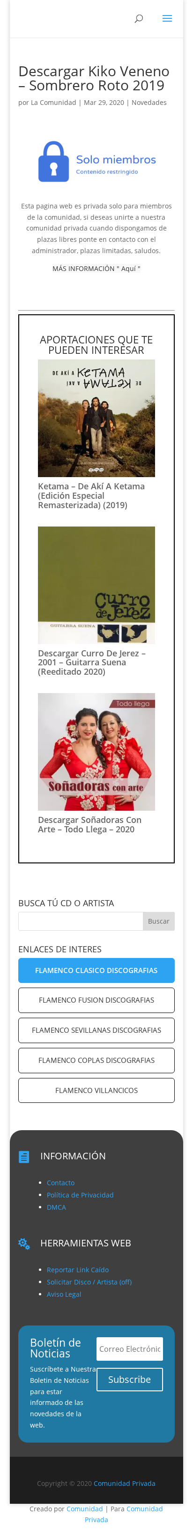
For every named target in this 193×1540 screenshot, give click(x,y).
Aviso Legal (64, 1294)
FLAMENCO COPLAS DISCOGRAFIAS (96, 1060)
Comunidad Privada (125, 1483)
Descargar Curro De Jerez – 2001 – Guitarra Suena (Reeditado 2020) (92, 662)
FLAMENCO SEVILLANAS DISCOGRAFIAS (96, 1030)
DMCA (56, 1207)
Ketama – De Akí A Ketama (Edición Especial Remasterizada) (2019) (91, 495)
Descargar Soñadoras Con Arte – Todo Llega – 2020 (89, 824)
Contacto (60, 1182)
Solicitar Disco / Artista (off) (89, 1281)
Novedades (149, 102)
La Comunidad (53, 102)
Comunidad (85, 1508)
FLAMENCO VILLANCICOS (96, 1090)
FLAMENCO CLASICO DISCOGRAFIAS (96, 970)
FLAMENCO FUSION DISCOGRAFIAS (96, 1000)
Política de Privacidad (80, 1194)
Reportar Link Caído (78, 1269)
